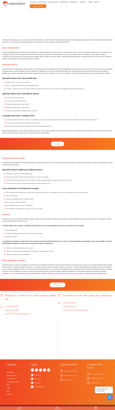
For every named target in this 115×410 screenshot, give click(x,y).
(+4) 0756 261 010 (12, 310)
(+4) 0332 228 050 (12, 306)
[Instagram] (36, 370)
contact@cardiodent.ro (39, 386)
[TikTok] (44, 370)
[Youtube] (48, 370)
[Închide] (111, 388)
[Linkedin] (40, 370)
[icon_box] (36, 375)
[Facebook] (32, 370)
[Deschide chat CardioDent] (110, 397)
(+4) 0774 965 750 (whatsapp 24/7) (18, 314)
